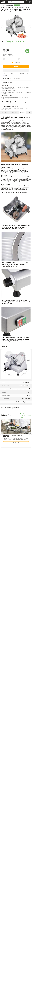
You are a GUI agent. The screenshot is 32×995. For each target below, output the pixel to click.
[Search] (22, 2)
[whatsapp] (12, 467)
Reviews (22, 112)
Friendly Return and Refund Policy (12, 78)
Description (4, 112)
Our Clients (19, 488)
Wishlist (18, 486)
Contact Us (3, 490)
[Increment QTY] (19, 59)
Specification (13, 112)
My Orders (3, 486)
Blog (2, 477)
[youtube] (23, 467)
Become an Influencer (21, 479)
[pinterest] (26, 467)
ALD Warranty (4, 479)
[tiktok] (5, 467)
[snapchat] (9, 467)
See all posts (27, 415)
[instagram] (19, 467)
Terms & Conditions (21, 492)
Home (2, 5)
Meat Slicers (9, 5)
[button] (16, 70)
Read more (16, 443)
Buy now (16, 66)
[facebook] (16, 467)
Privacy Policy (20, 494)
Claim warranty (4, 488)
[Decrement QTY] (4, 59)
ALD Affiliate (19, 477)
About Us (19, 490)
